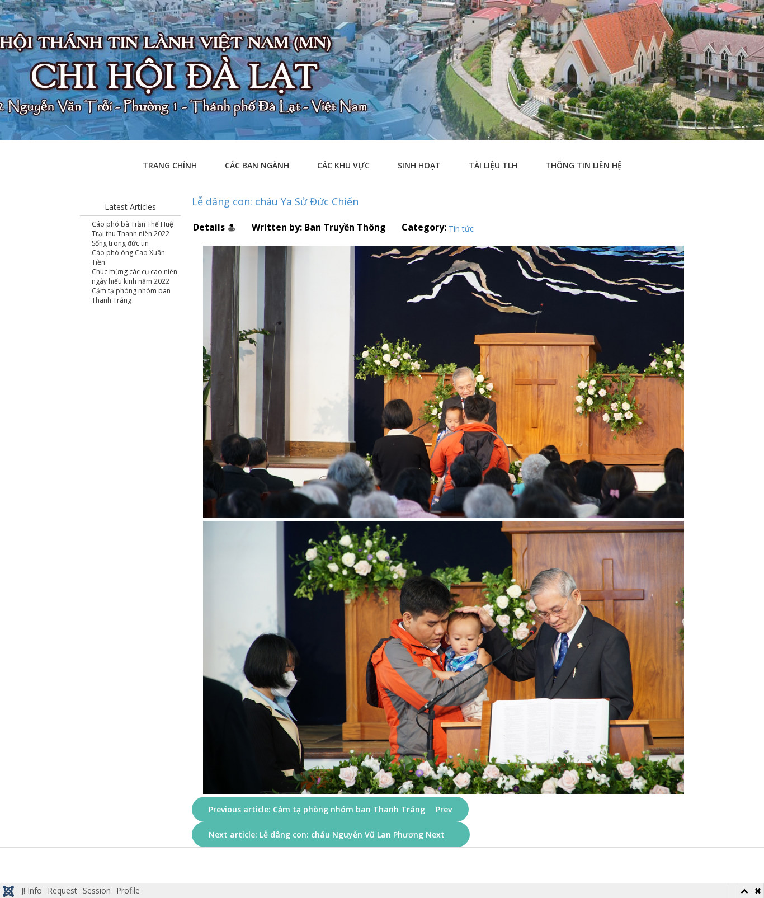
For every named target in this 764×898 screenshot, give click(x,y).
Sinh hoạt (419, 165)
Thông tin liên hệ (583, 165)
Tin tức (461, 228)
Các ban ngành (257, 165)
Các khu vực (343, 165)
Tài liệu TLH (493, 165)
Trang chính (170, 165)
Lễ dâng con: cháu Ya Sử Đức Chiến (275, 201)
